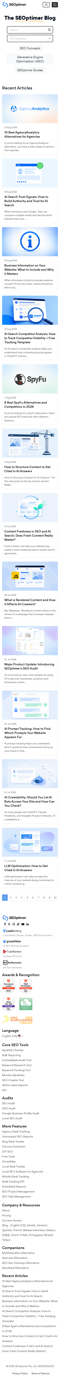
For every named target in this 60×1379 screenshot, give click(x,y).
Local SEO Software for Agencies (22, 1171)
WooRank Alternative (15, 1268)
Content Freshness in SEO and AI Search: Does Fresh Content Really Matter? (28, 535)
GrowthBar (9, 1161)
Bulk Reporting (11, 1055)
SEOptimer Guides (30, 70)
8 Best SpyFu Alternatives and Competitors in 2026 (25, 405)
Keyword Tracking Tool (16, 1070)
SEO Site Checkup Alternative (20, 1263)
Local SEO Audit (12, 1118)
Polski (23, 1235)
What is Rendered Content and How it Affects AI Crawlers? (30, 602)
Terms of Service (40, 1373)
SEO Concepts (30, 48)
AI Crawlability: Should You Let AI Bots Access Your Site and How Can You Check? (29, 801)
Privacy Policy (20, 1373)
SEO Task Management (16, 1196)
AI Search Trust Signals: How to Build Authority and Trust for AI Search (26, 201)
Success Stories (12, 1220)
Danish (31, 1225)
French (17, 1230)
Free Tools (8, 1156)
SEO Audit (8, 1103)
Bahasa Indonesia (34, 1230)
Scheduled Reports (14, 1186)
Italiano (50, 1230)
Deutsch (42, 1225)
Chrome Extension (13, 1146)
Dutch (15, 1235)
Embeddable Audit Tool (17, 1060)
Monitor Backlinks (13, 1075)
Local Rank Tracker (13, 1166)
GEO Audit (8, 1108)
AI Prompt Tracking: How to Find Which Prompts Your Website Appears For (27, 733)
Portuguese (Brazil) (41, 1235)
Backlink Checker (13, 1050)
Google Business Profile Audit (20, 1113)
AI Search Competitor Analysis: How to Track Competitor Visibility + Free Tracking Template (30, 338)
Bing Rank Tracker (13, 1141)
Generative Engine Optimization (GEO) (30, 59)
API (4, 1090)
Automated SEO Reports (17, 1136)
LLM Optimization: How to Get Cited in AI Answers (26, 868)
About (6, 1210)
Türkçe (6, 1240)
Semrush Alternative (14, 1258)
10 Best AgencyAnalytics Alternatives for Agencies (22, 134)
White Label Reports (15, 1085)
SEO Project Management (18, 1191)
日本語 (6, 1235)
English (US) (18, 1225)
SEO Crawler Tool (13, 1080)
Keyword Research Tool (17, 1065)
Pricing (6, 1215)
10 (55, 897)
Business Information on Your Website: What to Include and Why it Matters (29, 269)
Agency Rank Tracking (16, 1131)
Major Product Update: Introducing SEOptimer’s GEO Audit (29, 666)
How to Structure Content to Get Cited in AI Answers (27, 469)
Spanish (7, 1230)
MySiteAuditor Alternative (18, 1253)
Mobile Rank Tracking (15, 1176)
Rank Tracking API (13, 1181)
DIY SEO (7, 1151)
